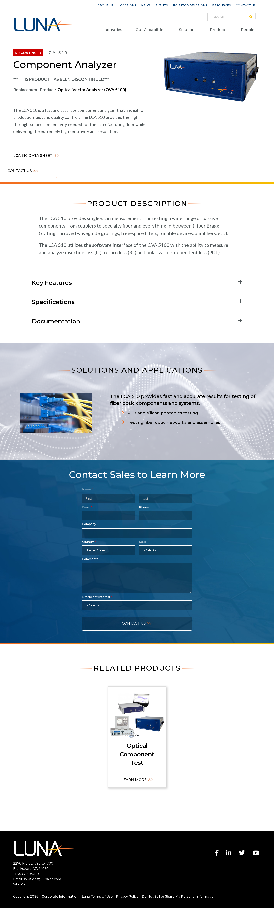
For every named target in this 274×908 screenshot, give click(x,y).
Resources (221, 5)
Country (88, 542)
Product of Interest (96, 597)
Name (86, 489)
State (143, 542)
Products (218, 30)
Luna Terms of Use (97, 896)
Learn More (134, 780)
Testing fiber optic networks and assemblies (174, 422)
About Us (105, 5)
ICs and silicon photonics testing (164, 413)
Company (89, 524)
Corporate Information (60, 896)
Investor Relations (190, 5)
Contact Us (246, 5)
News (146, 5)
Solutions (187, 30)
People (247, 30)
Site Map (20, 884)
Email (86, 507)
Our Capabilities (150, 30)
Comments (90, 559)
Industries (112, 30)
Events (162, 5)
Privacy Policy (127, 896)
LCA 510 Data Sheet (32, 155)
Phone (144, 507)
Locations (127, 5)
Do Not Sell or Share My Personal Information (179, 896)
